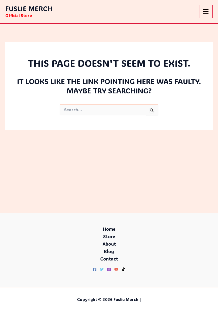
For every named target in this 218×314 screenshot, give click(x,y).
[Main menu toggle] (206, 12)
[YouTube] (116, 269)
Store (109, 236)
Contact (109, 259)
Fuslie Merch (28, 8)
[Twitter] (102, 269)
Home (109, 229)
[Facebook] (95, 269)
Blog (109, 251)
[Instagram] (109, 269)
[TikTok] (123, 269)
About (109, 244)
